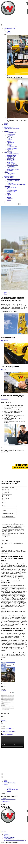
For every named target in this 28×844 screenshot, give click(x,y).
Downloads (10, 198)
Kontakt (6, 123)
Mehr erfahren (4, 340)
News (8, 193)
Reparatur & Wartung (13, 180)
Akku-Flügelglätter (11, 156)
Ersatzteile (9, 181)
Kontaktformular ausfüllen (8, 731)
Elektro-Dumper (11, 166)
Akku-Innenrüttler (11, 155)
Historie (9, 188)
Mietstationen (10, 174)
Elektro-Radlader (11, 163)
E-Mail (4, 510)
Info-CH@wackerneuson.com (8, 799)
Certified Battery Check (13, 169)
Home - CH (7, 292)
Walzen (8, 138)
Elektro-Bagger (10, 162)
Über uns (7, 186)
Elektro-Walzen (10, 160)
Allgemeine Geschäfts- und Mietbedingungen (15, 840)
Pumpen (10, 151)
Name (3, 500)
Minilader (9, 145)
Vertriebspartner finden (9, 28)
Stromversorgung (12, 148)
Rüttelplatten (11, 137)
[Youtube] (7, 807)
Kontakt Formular (5, 801)
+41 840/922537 (9, 728)
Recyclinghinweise (8, 838)
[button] (8, 127)
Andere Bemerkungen (7, 516)
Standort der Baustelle (7, 513)
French (14, 128)
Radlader (9, 141)
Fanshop (9, 32)
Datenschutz (7, 835)
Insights (9, 194)
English (6, 128)
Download (3, 690)
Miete (6, 172)
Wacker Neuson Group (9, 782)
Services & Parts (9, 177)
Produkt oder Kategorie (8, 487)
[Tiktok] (10, 807)
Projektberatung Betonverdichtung (16, 184)
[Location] (1, 807)
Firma (3, 503)
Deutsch (10, 128)
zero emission (8, 152)
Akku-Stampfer (10, 158)
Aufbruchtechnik (12, 146)
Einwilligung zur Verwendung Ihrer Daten (12, 524)
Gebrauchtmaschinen (9, 176)
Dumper (10, 144)
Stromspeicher (11, 167)
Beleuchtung (10, 149)
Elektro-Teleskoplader (12, 165)
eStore (8, 31)
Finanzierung (10, 183)
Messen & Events (11, 191)
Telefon (4, 506)
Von (3, 493)
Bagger (10, 139)
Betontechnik (11, 134)
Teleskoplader (10, 142)
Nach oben (3, 831)
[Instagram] (3, 807)
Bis (3, 496)
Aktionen (9, 195)
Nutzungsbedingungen (9, 837)
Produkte (7, 131)
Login (5, 780)
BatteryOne (10, 170)
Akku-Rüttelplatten (11, 159)
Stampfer (10, 135)
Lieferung (6, 490)
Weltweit (6, 124)
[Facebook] (5, 807)
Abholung (6, 492)
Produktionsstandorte (12, 190)
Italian (17, 128)
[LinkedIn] (8, 807)
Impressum (6, 834)
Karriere (6, 125)
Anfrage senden (6, 534)
